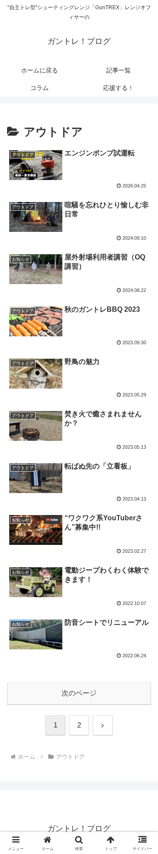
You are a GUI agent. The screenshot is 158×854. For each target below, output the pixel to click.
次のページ (79, 693)
